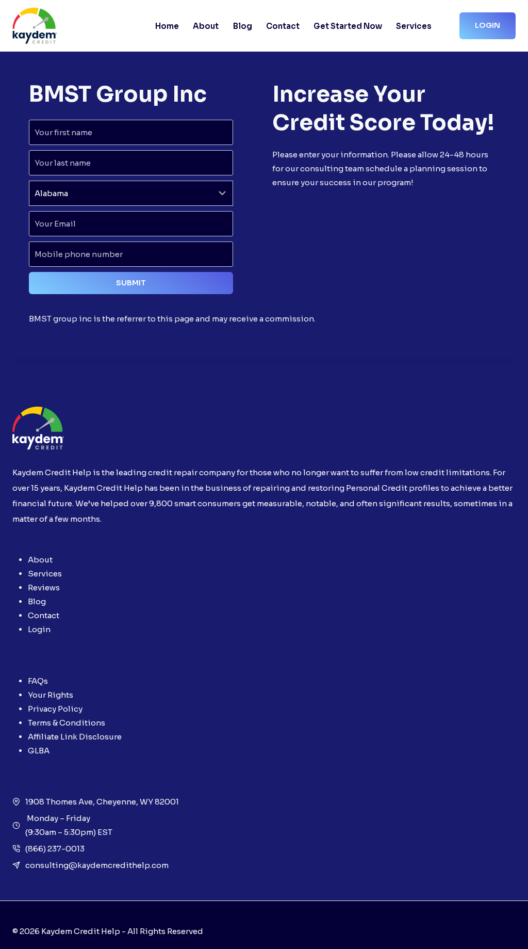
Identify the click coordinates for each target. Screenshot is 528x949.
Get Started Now (348, 26)
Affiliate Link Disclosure (75, 737)
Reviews (44, 587)
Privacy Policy (55, 709)
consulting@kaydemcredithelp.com (97, 865)
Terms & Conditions (66, 723)
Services (414, 26)
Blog (242, 26)
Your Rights (50, 695)
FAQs (38, 681)
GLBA (39, 750)
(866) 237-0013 (55, 849)
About (206, 26)
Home (167, 26)
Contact (283, 26)
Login (487, 25)
